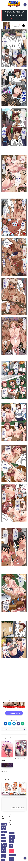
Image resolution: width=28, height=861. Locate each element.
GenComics (7, 18)
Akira (3, 841)
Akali (3, 838)
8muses (12, 832)
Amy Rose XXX (3, 850)
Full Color (16, 700)
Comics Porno (14, 18)
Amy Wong (3, 856)
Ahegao (4, 832)
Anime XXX (11, 841)
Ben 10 (11, 846)
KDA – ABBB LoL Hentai (20, 758)
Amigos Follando (4, 844)
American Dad (12, 836)
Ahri (3, 835)
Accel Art (3, 828)
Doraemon (12, 854)
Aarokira (4, 824)
